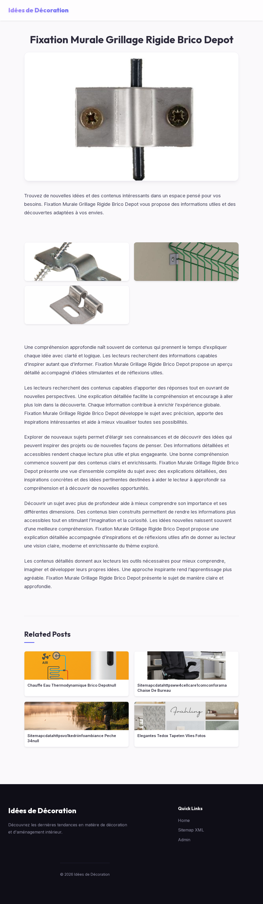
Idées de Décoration (42, 810)
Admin (184, 839)
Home (184, 820)
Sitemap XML (191, 829)
